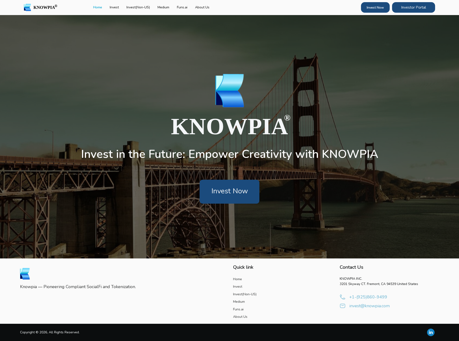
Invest (114, 7)
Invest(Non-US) (138, 7)
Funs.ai (182, 7)
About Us (202, 7)
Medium (163, 7)
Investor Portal (413, 7)
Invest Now (375, 7)
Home (97, 7)
